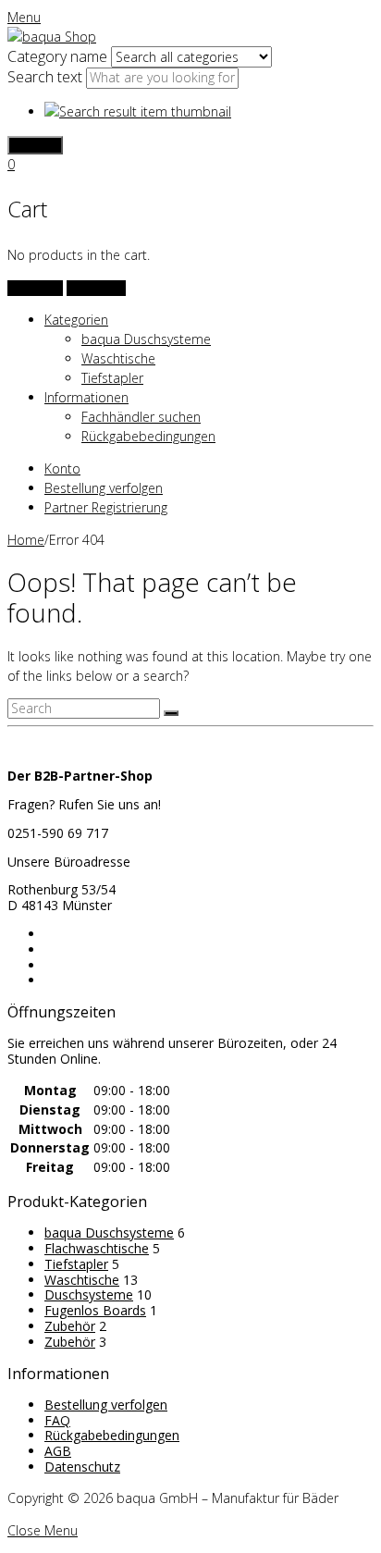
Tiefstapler (112, 378)
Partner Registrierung (105, 507)
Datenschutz (82, 1466)
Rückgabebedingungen (148, 436)
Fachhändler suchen (141, 416)
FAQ (57, 1420)
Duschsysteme (88, 1294)
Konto (62, 468)
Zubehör (69, 1326)
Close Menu (42, 1530)
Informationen (86, 397)
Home (25, 539)
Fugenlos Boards (95, 1310)
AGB (57, 1451)
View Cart (35, 288)
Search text (46, 77)
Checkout (96, 288)
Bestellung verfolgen (103, 488)
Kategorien (76, 319)
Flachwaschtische (96, 1248)
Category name (59, 56)
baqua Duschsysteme (146, 339)
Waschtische (118, 358)
